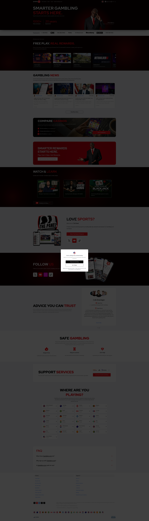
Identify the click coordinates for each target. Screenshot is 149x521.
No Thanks (74, 265)
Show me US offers (74, 261)
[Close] (87, 251)
